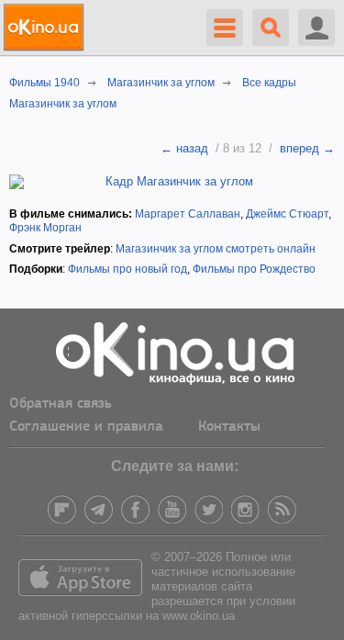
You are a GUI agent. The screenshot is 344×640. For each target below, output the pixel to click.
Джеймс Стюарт (287, 214)
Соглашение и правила (86, 427)
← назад (184, 148)
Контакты (229, 427)
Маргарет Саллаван (187, 214)
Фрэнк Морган (45, 227)
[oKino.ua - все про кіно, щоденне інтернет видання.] (46, 27)
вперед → (307, 148)
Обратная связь (60, 404)
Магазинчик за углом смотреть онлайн (216, 248)
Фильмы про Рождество (254, 269)
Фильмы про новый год (127, 269)
